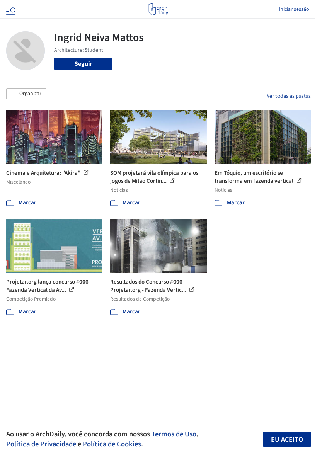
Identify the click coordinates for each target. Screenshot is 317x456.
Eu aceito (287, 439)
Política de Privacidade (41, 444)
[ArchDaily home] (158, 9)
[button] (26, 93)
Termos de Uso (174, 434)
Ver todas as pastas (289, 96)
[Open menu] (10, 9)
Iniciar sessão (294, 9)
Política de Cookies (112, 444)
